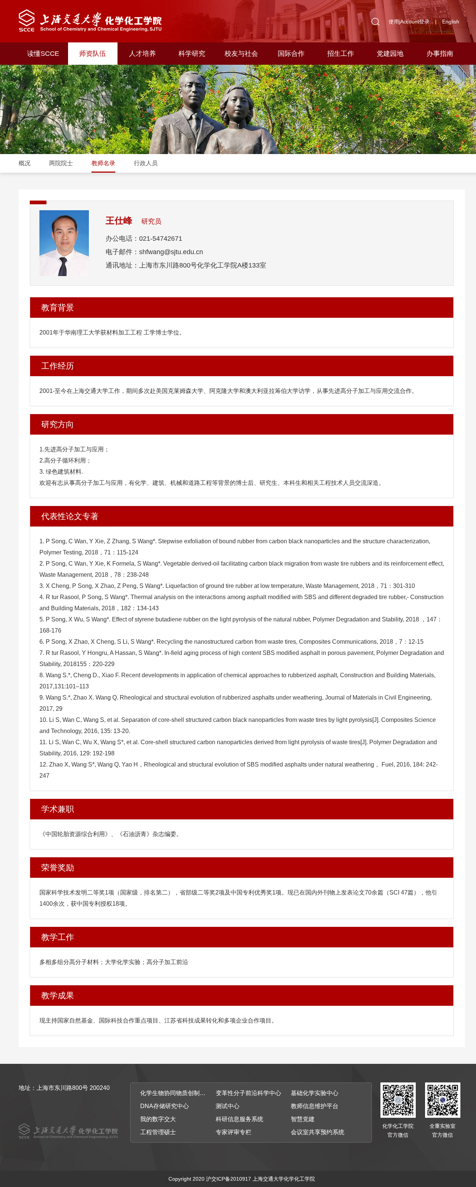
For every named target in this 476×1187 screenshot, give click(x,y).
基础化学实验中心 (314, 1093)
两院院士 (61, 163)
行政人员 (146, 163)
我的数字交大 (158, 1119)
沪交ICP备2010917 (228, 1179)
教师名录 (103, 163)
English (450, 22)
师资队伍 (92, 53)
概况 (24, 163)
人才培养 (142, 53)
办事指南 (440, 53)
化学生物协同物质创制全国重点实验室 (175, 1093)
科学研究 (191, 53)
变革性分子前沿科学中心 (248, 1093)
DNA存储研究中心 (164, 1106)
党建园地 (390, 53)
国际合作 (291, 53)
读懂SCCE (43, 53)
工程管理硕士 (158, 1132)
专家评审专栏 (233, 1132)
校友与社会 (241, 53)
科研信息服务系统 (239, 1119)
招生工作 (340, 53)
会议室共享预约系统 (317, 1132)
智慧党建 (303, 1119)
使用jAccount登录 (409, 22)
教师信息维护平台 (314, 1106)
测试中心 (227, 1106)
